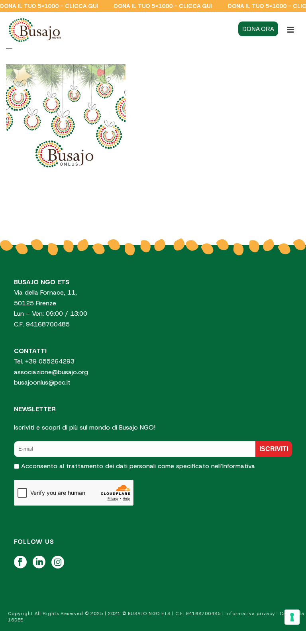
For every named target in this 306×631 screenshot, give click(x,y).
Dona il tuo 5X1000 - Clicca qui (49, 6)
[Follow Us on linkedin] (39, 563)
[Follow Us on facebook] (20, 563)
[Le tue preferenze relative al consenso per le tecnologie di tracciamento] (292, 617)
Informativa (238, 466)
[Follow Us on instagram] (57, 563)
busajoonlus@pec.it (42, 382)
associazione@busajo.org (51, 372)
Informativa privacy (250, 613)
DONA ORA (258, 28)
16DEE (15, 620)
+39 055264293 (50, 361)
